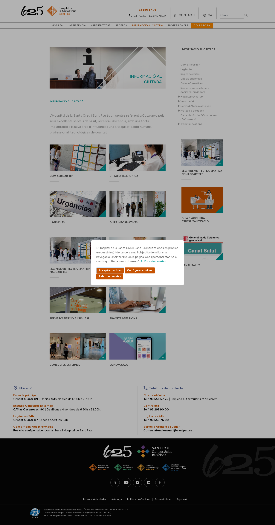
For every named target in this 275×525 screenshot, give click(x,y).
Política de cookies (153, 261)
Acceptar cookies (110, 270)
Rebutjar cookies (110, 276)
